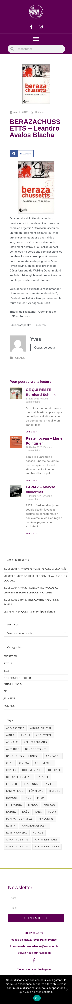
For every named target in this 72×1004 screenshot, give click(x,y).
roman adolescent (35, 825)
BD (5, 691)
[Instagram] (41, 26)
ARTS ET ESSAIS (13, 684)
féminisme (36, 791)
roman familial (16, 832)
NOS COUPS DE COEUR (17, 678)
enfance (43, 777)
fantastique (14, 791)
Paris (38, 811)
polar (52, 811)
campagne (53, 756)
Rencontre (46, 818)
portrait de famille (19, 818)
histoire (54, 791)
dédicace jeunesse (18, 777)
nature (11, 811)
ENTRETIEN (10, 656)
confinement (44, 763)
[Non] (67, 989)
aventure (12, 749)
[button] (36, 39)
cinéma (24, 763)
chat (9, 763)
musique (49, 804)
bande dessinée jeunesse (23, 756)
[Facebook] (31, 26)
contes (11, 770)
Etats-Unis (31, 784)
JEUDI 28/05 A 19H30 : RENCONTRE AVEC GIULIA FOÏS (35, 568)
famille (49, 784)
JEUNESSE (9, 698)
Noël (25, 811)
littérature (14, 804)
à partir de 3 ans (17, 839)
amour (25, 735)
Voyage (38, 832)
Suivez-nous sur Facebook (34, 952)
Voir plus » (31, 431)
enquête (12, 784)
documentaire (32, 770)
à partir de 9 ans (17, 846)
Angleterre (44, 735)
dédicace (54, 770)
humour (11, 798)
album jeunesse (41, 728)
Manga (33, 804)
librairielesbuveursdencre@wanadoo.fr (34, 946)
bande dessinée (35, 749)
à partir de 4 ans (46, 839)
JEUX (6, 671)
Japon (41, 798)
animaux (12, 742)
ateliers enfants (35, 742)
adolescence (15, 728)
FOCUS (8, 663)
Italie (27, 798)
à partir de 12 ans (47, 846)
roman (10, 825)
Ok (37, 998)
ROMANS (19, 357)
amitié (10, 735)
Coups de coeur (44, 347)
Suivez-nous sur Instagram (34, 969)
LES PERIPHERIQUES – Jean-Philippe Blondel (29, 611)
